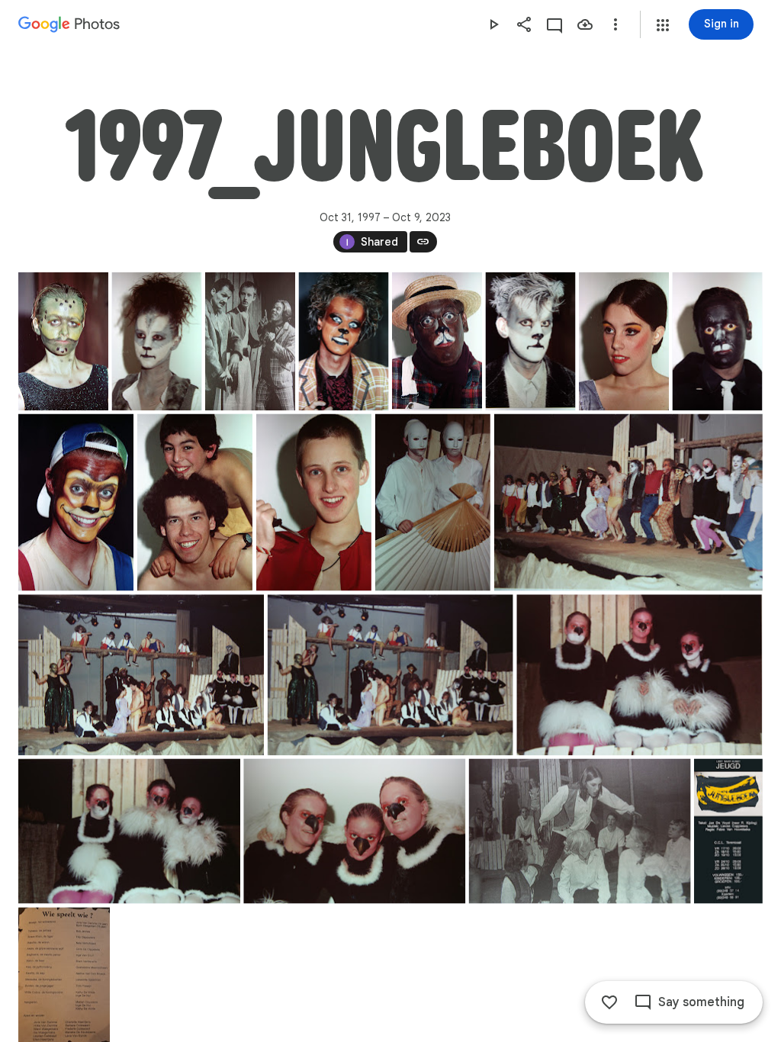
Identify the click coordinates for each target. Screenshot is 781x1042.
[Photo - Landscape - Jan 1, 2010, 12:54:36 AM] (639, 674)
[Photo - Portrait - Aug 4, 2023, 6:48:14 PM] (728, 831)
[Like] (609, 1002)
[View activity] (554, 24)
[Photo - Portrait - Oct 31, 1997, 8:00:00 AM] (63, 341)
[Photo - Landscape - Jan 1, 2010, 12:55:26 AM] (580, 831)
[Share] (524, 24)
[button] (663, 25)
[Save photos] (585, 24)
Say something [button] (701, 1002)
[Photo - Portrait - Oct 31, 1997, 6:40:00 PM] (432, 502)
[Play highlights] (493, 24)
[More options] (615, 24)
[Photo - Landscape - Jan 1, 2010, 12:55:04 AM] (129, 831)
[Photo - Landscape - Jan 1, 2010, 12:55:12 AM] (354, 831)
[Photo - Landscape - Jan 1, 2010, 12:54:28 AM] (390, 674)
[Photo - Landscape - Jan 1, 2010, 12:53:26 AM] (141, 674)
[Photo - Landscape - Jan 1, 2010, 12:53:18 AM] (628, 502)
